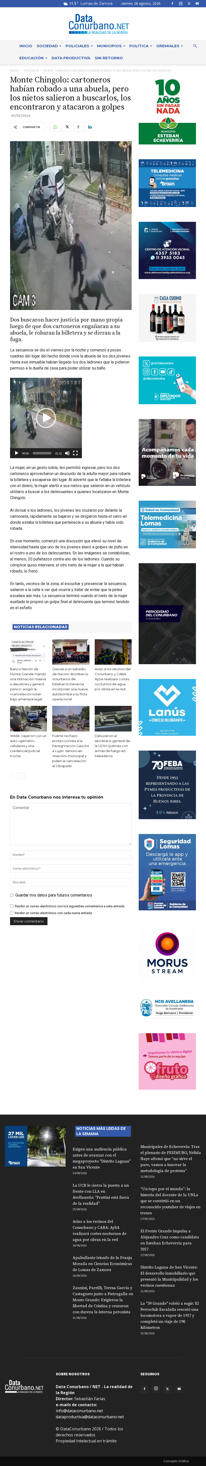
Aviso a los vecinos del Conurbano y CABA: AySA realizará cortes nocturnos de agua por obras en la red (113, 679)
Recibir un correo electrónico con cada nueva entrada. (54, 913)
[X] (189, 3)
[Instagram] (180, 3)
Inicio (25, 45)
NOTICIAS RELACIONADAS (40, 627)
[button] (195, 46)
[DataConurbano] (103, 24)
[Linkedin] (90, 127)
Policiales (77, 45)
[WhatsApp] (55, 127)
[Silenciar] (67, 453)
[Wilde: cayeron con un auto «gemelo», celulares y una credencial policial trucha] (28, 718)
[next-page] (21, 776)
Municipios (109, 45)
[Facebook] (172, 3)
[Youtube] (197, 3)
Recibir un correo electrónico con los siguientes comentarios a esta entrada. (70, 906)
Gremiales (167, 45)
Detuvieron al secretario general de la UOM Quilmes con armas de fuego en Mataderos (112, 746)
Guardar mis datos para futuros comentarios (53, 895)
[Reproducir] (16, 453)
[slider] (42, 453)
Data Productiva (71, 58)
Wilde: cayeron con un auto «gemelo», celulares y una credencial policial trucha (28, 746)
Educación (31, 58)
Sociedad (47, 45)
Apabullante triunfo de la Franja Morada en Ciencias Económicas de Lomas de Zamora (102, 1263)
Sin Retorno (109, 58)
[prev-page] (13, 776)
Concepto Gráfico (176, 1461)
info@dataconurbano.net (79, 1410)
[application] (46, 418)
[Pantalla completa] (75, 453)
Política (138, 45)
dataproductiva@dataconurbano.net (90, 1417)
